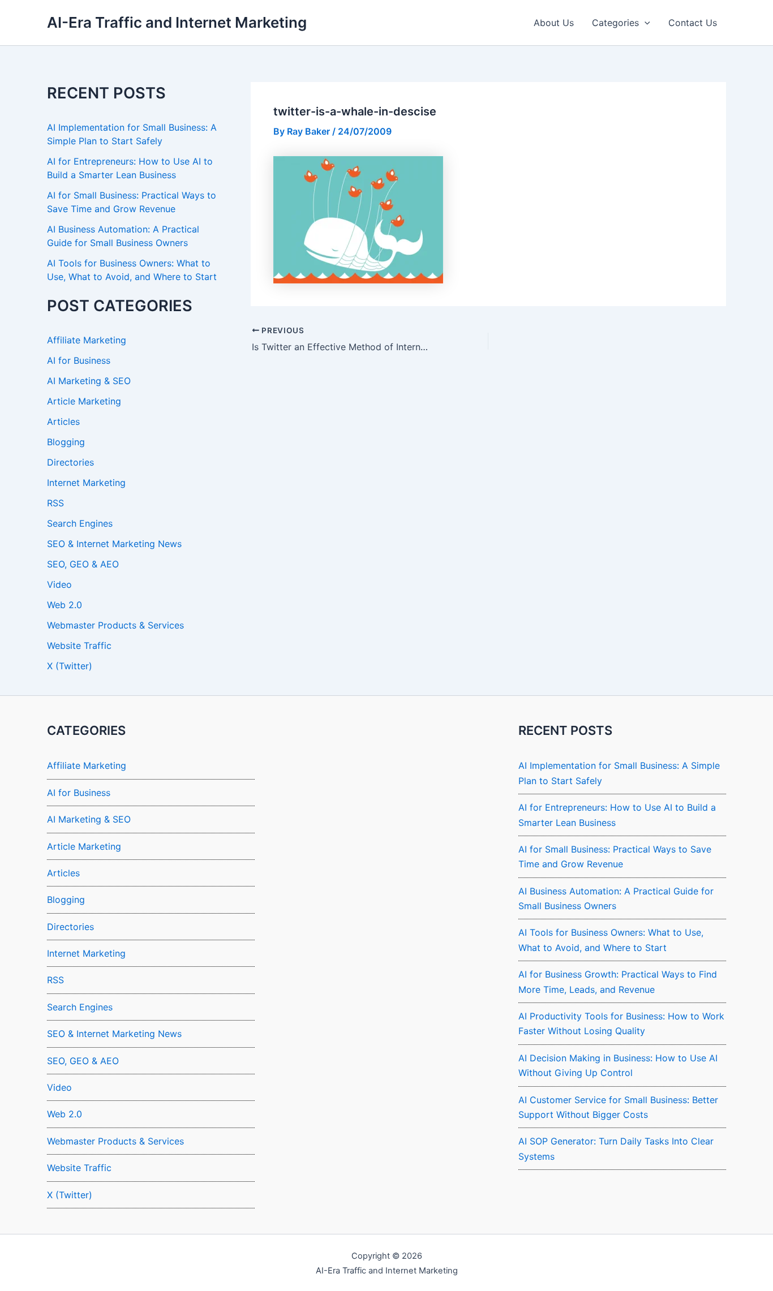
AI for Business (78, 360)
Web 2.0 (64, 604)
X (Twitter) (69, 666)
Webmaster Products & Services (115, 625)
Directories (70, 462)
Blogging (66, 441)
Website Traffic (79, 645)
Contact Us (692, 22)
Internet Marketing (86, 482)
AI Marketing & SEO (89, 380)
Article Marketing (84, 401)
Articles (63, 421)
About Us (554, 22)
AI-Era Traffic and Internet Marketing (177, 22)
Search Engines (80, 523)
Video (59, 584)
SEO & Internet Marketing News (114, 543)
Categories (615, 22)
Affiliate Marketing (86, 340)
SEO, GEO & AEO (83, 564)
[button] (644, 22)
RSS (55, 503)
